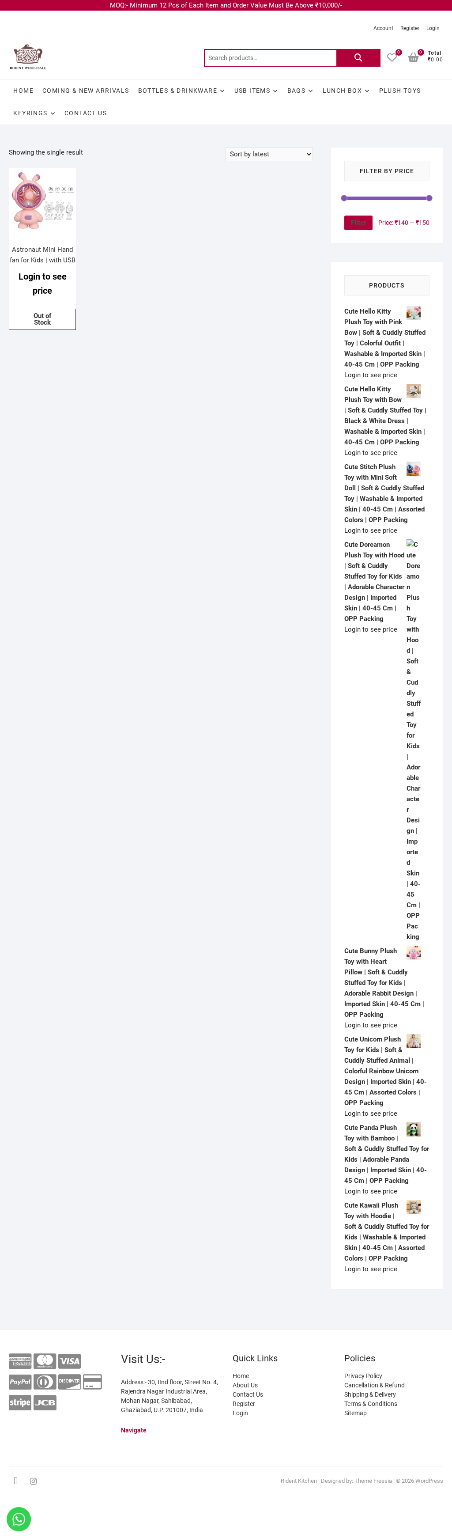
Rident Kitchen (299, 1480)
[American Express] (20, 1361)
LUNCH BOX (342, 90)
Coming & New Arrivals (85, 90)
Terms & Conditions (370, 1403)
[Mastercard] (45, 1361)
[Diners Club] (45, 1382)
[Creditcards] (92, 1382)
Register (409, 28)
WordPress (429, 1480)
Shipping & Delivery (370, 1394)
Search (358, 58)
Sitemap (355, 1413)
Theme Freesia (373, 1480)
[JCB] (45, 1403)
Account (383, 28)
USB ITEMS (252, 90)
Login (433, 28)
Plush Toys (400, 90)
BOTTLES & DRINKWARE (178, 90)
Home (23, 90)
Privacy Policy (363, 1375)
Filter (358, 223)
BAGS (296, 90)
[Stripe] (20, 1403)
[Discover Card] (69, 1382)
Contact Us (85, 113)
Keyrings (30, 113)
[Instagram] (33, 1481)
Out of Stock (42, 319)
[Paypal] (20, 1382)
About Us (245, 1385)
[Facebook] (15, 1481)
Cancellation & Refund (374, 1385)
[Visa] (69, 1361)
